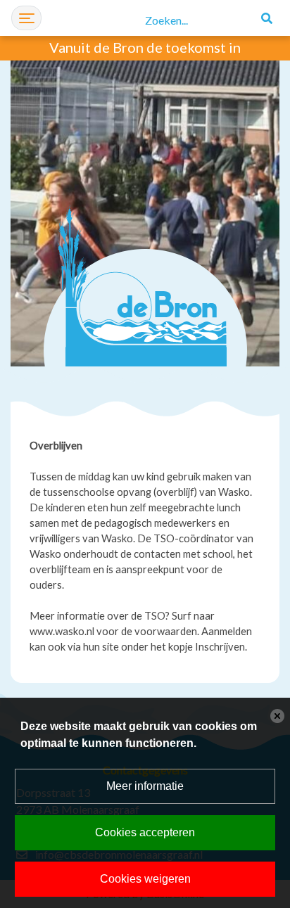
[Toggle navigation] (26, 18)
